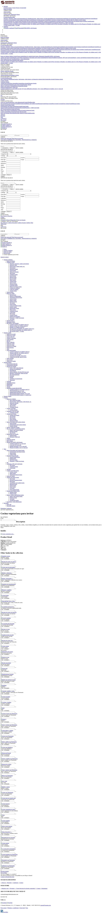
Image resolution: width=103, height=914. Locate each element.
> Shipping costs (5, 888)
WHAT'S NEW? (5, 257)
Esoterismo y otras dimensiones (21, 59)
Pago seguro (3, 908)
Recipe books (7, 21)
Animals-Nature (45, 22)
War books (61, 21)
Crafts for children (74, 20)
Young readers (7, 11)
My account (3, 120)
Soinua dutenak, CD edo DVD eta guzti (19, 372)
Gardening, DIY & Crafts (13, 411)
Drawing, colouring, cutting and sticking (13, 18)
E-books (6, 17)
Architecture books (29, 110)
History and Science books (7, 110)
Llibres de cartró (10, 343)
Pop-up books (9, 20)
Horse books (55, 103)
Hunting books (4, 105)
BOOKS (6, 6)
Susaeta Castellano (8, 259)
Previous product (5, 871)
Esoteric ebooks (27, 84)
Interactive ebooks (37, 79)
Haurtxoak (12, 380)
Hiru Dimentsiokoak (14, 374)
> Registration (44, 888)
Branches (3, 115)
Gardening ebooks (5, 82)
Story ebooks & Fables (6, 79)
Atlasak (8, 386)
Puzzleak (12, 376)
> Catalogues (15, 882)
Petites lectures (10, 347)
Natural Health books (6, 107)
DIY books (38, 22)
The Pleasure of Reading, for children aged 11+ (88, 52)
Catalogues (9, 508)
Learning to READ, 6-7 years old (9, 88)
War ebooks (24, 86)
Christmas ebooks (58, 79)
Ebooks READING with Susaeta (14, 442)
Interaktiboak (13, 370)
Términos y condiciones (13, 908)
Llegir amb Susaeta (11, 350)
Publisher (6, 26)
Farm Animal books (67, 103)
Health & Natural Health (49, 57)
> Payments (11, 888)
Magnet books (94, 46)
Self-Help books (21, 107)
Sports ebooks (4, 84)
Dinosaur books (36, 20)
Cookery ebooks (4, 80)
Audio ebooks (45, 79)
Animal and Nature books (7, 57)
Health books (14, 107)
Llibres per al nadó (11, 334)
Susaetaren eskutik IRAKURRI (14, 388)
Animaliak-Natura (11, 382)
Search (2, 176)
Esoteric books (90, 49)
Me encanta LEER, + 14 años (12, 25)
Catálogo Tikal (29, 222)
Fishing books (11, 105)
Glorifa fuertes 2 (7, 14)
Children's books (13, 56)
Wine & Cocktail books (15, 21)
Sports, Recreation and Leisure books (35, 57)
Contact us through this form (7, 876)
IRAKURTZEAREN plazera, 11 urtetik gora (20, 395)
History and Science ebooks (7, 86)
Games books (25, 106)
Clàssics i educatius (11, 338)
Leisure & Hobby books (84, 21)
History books (43, 21)
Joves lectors (10, 359)
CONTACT (3, 118)
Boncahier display (19, 60)
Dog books (3, 103)
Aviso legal (22, 908)
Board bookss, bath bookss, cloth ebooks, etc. (22, 79)
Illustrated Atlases (15, 14)
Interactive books (55, 18)
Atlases (2, 75)
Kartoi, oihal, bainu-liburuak (16, 368)
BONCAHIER (19, 148)
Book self (3, 60)
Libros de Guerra (10, 59)
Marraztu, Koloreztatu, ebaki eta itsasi (19, 373)
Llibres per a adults (11, 361)
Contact (2, 217)
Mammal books (42, 103)
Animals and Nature (5, 83)
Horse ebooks (25, 83)
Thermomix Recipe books (27, 21)
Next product (4, 872)
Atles (8, 349)
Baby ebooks (16, 75)
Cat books (60, 103)
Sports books (67, 21)
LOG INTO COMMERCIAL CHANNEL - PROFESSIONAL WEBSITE (19, 139)
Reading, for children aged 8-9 (48, 24)
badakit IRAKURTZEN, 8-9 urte (18, 392)
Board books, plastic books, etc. (37, 18)
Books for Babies (8, 9)
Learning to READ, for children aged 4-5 (19, 351)
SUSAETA (5, 148)
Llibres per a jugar (11, 335)
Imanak (11, 377)
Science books (37, 21)
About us (3, 114)
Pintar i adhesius (10, 342)
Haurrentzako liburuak (12, 363)
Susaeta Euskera (7, 362)
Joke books (76, 18)
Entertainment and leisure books (8, 106)
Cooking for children (65, 20)
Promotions (3, 508)
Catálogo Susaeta (21, 222)
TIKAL (12, 148)
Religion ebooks (18, 86)
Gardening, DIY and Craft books (65, 57)
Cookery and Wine (11, 408)
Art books (49, 21)
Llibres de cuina (10, 345)
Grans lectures (10, 339)
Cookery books (4, 111)
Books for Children (11, 399)
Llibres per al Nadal (11, 346)
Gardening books (26, 22)
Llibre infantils (10, 358)
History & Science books (54, 20)
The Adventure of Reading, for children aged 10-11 (67, 24)
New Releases (4, 222)
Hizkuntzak (9, 385)
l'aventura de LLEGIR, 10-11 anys (18, 355)
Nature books (29, 20)
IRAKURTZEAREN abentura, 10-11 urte (20, 393)
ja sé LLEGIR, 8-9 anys (15, 354)
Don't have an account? (17, 138)
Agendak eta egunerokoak (16, 378)
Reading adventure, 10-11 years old (36, 88)
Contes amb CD (10, 336)
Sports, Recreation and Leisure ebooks (16, 422)
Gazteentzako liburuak (12, 365)
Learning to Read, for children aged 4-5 (13, 24)
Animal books (22, 20)
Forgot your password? (6, 138)
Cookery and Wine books (13, 470)
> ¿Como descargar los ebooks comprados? (25, 888)
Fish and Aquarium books (12, 103)
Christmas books (83, 18)
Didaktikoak (10, 384)
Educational (48, 18)
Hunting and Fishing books (19, 57)
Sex (56, 57)
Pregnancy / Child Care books (66, 22)
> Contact (20, 882)
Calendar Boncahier (10, 60)
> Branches (9, 882)
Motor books (19, 22)
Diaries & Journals (69, 18)
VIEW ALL (3, 224)
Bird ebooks (19, 83)
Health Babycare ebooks (12, 434)
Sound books (62, 18)
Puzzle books (90, 18)
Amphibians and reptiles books (30, 103)
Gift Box (92, 57)
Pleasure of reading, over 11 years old (54, 88)
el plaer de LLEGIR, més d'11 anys (18, 357)
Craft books (33, 22)
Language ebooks (8, 75)
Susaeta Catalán (7, 332)
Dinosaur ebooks (32, 83)
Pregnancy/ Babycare (12, 87)
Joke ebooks (51, 79)
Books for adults (28, 56)
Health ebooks (4, 87)
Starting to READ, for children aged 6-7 (19, 353)
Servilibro (5, 912)
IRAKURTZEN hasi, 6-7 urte (17, 391)
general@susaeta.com (45, 905)
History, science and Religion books (81, 57)
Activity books (82, 20)
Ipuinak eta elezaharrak (15, 369)
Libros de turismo (75, 21)
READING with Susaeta (54, 56)
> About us (3, 882)
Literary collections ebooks (7, 71)
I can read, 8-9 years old (22, 88)
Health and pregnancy (54, 22)
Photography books (11, 22)
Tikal (9, 17)
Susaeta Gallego (7, 396)
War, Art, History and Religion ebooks (16, 428)
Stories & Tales (26, 18)
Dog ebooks (13, 83)
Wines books (11, 111)
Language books (44, 20)
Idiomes (8, 340)
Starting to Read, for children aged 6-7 (31, 24)
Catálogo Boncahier (12, 222)
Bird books (20, 103)
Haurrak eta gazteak (11, 366)
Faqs (2, 117)
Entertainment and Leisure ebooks (15, 84)
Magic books (16, 20)
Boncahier (12, 17)
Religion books (55, 21)
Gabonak (9, 381)
